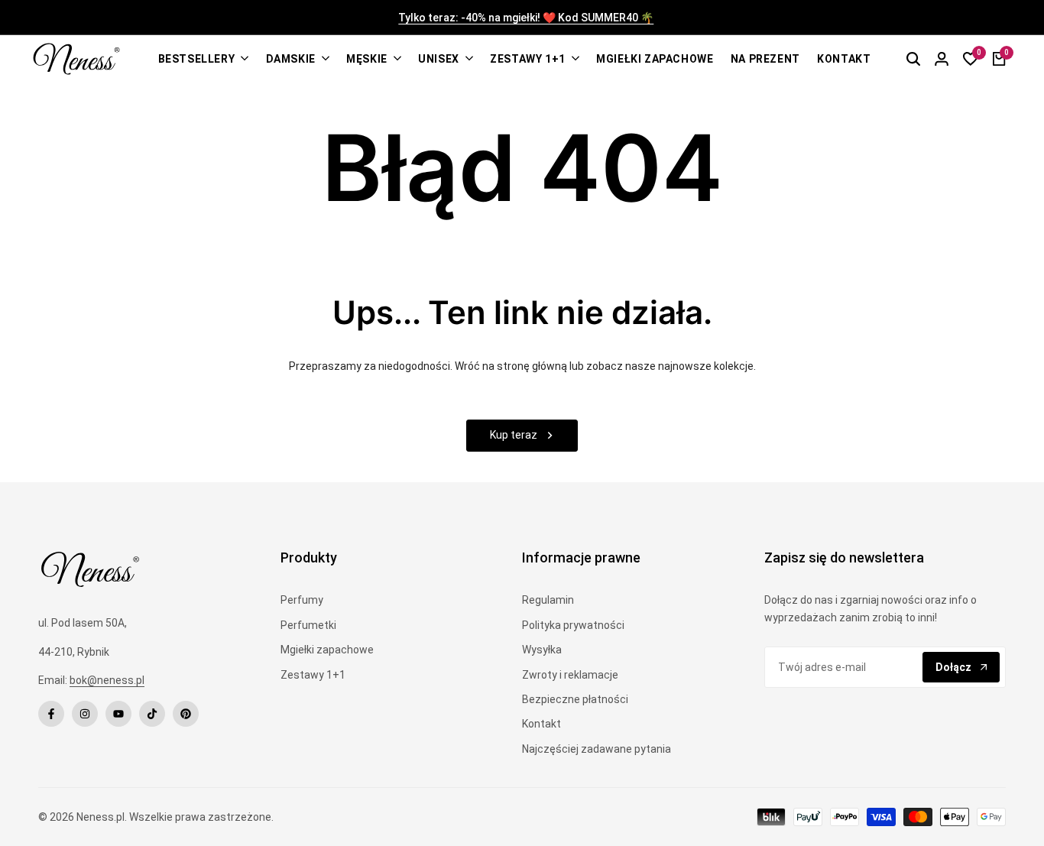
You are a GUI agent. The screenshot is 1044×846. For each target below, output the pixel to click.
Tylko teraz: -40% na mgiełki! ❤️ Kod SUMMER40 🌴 (522, 18)
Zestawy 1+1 (312, 675)
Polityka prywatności (573, 625)
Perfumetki (308, 625)
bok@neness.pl (107, 680)
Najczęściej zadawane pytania (596, 749)
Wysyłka (542, 649)
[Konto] (941, 59)
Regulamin (548, 600)
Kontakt (541, 724)
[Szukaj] (913, 59)
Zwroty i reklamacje (570, 675)
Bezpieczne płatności (575, 699)
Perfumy (301, 600)
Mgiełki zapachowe (327, 649)
